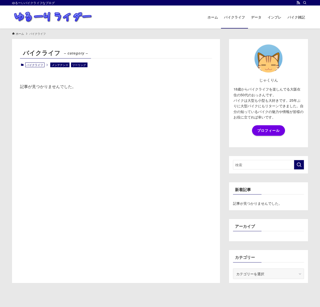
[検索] (305, 3)
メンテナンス (60, 65)
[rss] (298, 3)
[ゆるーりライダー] (53, 17)
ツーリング (79, 65)
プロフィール (268, 130)
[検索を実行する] (299, 165)
